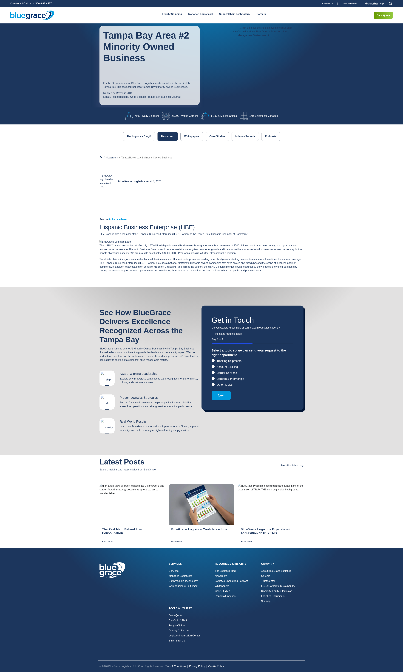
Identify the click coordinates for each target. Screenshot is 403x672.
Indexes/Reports (245, 136)
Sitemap (265, 601)
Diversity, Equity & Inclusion (276, 591)
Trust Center (268, 581)
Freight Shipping (172, 14)
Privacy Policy (197, 666)
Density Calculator (179, 630)
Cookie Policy (216, 666)
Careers (261, 14)
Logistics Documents (272, 596)
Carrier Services (227, 372)
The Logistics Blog (225, 571)
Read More (107, 541)
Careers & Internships (230, 378)
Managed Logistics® (200, 14)
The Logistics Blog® (139, 136)
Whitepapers (191, 136)
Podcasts (270, 136)
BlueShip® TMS (178, 620)
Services (174, 571)
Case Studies (217, 136)
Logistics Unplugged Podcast (231, 581)
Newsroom (167, 136)
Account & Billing (227, 366)
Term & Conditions (175, 666)
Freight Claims (177, 625)
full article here (118, 219)
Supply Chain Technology (234, 14)
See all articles (289, 465)
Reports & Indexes (225, 596)
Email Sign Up (177, 640)
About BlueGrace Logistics (276, 571)
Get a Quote (383, 15)
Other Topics (225, 384)
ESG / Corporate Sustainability (278, 586)
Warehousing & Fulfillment (183, 586)
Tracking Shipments (229, 361)
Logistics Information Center (184, 635)
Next (221, 395)
